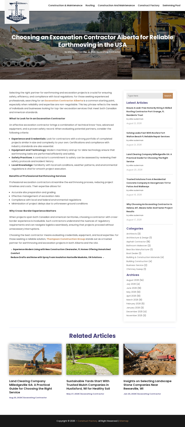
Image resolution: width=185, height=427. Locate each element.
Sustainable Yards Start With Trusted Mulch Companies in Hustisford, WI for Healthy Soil (88, 385)
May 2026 (131, 291)
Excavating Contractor (108, 52)
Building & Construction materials (143, 257)
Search (167, 95)
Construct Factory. (88, 420)
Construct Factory (148, 5)
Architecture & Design (137, 237)
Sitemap (123, 420)
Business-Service (135, 265)
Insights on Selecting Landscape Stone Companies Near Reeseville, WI (148, 385)
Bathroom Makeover (136, 245)
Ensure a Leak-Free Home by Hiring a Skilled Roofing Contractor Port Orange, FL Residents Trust (149, 111)
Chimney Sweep (134, 269)
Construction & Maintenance (65, 5)
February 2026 (133, 303)
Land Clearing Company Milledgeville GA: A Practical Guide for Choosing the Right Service (149, 158)
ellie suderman (75, 52)
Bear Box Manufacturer (138, 249)
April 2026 (131, 295)
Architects (131, 233)
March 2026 (132, 299)
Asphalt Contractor (136, 241)
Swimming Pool (171, 5)
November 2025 (134, 315)
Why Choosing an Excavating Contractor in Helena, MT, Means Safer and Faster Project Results (149, 208)
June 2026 (131, 288)
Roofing (90, 5)
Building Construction (137, 261)
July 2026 (131, 284)
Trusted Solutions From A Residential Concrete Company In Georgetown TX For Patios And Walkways (148, 183)
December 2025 (134, 311)
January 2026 (133, 307)
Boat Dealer (132, 253)
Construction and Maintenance (116, 5)
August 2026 (132, 280)
